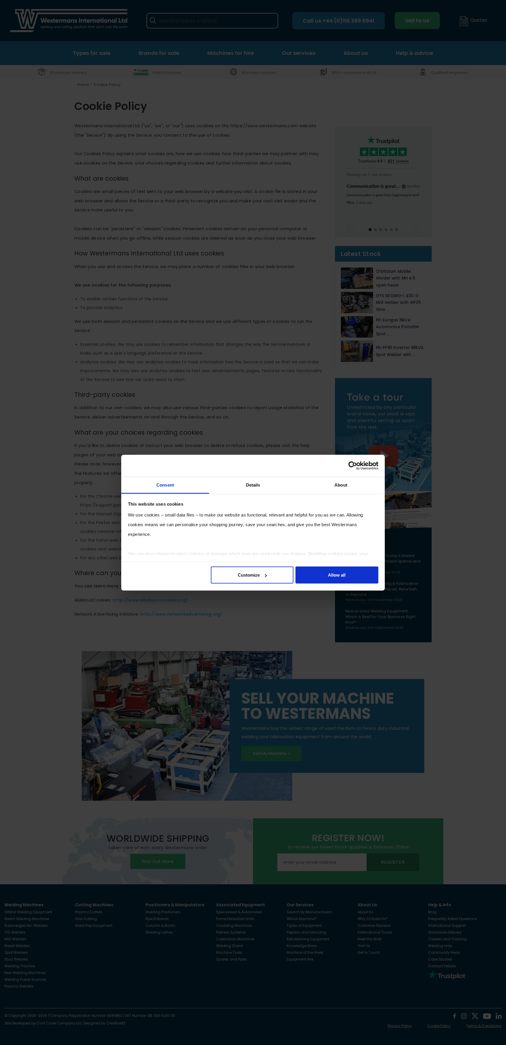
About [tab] (340, 484)
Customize (249, 575)
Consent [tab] (165, 484)
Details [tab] (253, 484)
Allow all (337, 575)
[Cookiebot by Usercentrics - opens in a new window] (352, 465)
